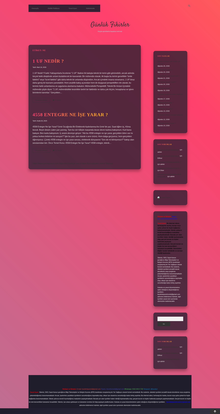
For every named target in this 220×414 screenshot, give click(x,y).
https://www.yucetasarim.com (46, 163)
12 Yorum (58, 150)
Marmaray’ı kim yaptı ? (165, 109)
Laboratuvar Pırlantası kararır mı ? (169, 162)
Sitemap (109, 163)
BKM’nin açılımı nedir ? (165, 103)
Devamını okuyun (42, 100)
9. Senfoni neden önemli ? (166, 123)
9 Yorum (58, 100)
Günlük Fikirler (110, 25)
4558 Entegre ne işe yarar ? (70, 114)
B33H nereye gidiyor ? (165, 70)
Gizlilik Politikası (53, 8)
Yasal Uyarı (73, 8)
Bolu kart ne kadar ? (164, 88)
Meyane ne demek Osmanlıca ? (168, 150)
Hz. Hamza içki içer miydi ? (166, 82)
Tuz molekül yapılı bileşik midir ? (168, 76)
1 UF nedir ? (48, 61)
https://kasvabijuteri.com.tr (93, 163)
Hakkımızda (90, 8)
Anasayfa (35, 8)
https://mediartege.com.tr (70, 163)
